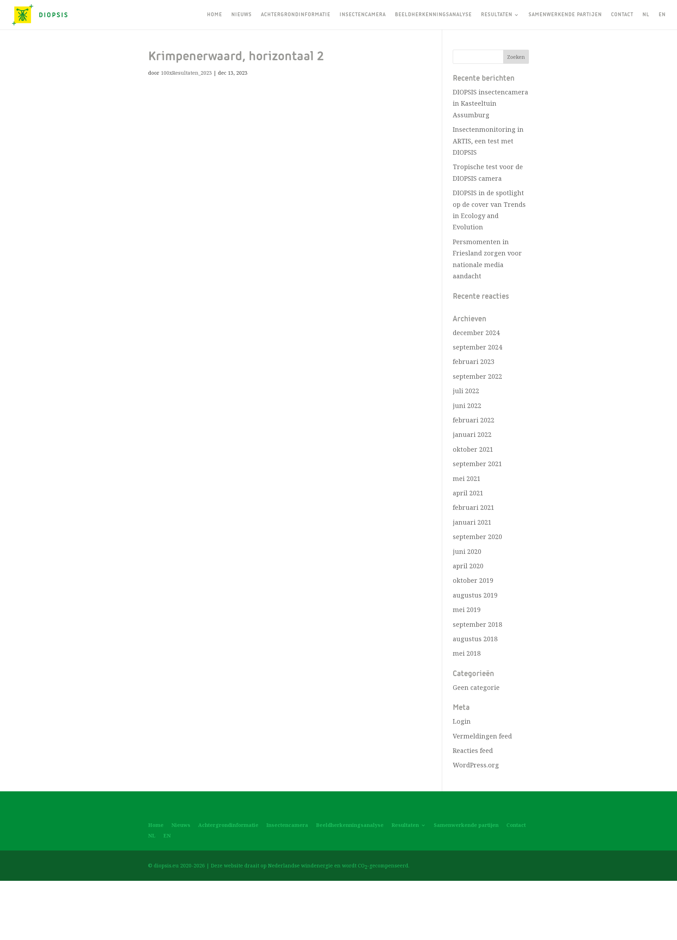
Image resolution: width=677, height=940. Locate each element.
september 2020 (477, 536)
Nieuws (241, 15)
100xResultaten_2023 (186, 72)
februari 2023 (473, 361)
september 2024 (477, 347)
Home (214, 15)
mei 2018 (467, 653)
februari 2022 (473, 420)
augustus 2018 (475, 639)
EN (662, 15)
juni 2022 (467, 405)
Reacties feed (473, 750)
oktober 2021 (473, 449)
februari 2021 (473, 507)
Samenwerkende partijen (565, 15)
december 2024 (476, 332)
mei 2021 (467, 478)
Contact (622, 15)
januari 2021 (472, 522)
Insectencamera (363, 15)
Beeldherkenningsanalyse (433, 15)
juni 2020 (467, 551)
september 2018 (477, 624)
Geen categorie (476, 687)
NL (645, 15)
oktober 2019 (473, 580)
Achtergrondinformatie (295, 15)
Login (462, 721)
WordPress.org (476, 765)
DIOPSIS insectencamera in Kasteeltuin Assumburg (490, 103)
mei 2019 (467, 609)
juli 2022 (466, 390)
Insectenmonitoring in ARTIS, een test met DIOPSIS (488, 140)
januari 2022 (472, 434)
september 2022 (477, 376)
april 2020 (468, 566)
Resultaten (496, 15)
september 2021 (477, 463)
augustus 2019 (475, 595)
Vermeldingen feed (482, 736)
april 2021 (468, 493)
